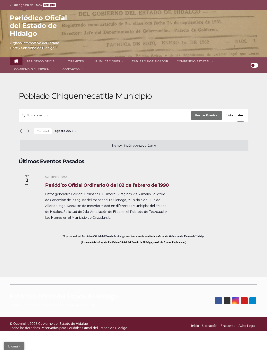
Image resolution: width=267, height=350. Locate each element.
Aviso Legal (247, 326)
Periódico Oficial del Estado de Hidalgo (38, 26)
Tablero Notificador (150, 61)
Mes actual (43, 131)
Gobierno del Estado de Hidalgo (186, 236)
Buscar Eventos (206, 115)
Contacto (71, 69)
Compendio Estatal (194, 61)
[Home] (16, 61)
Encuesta (227, 326)
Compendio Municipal (32, 69)
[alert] (134, 145)
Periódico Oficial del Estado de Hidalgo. (97, 328)
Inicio (195, 326)
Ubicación (209, 326)
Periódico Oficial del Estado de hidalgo (103, 236)
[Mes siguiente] (28, 131)
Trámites (76, 61)
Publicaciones (108, 61)
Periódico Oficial (42, 61)
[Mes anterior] (21, 131)
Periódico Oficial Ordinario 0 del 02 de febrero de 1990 (107, 185)
